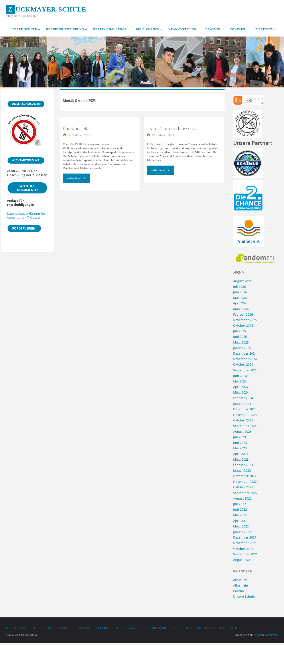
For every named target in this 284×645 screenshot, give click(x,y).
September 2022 (245, 493)
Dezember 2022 (244, 476)
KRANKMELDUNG (159, 628)
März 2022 (241, 526)
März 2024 (241, 392)
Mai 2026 (240, 297)
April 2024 (240, 387)
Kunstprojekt (76, 128)
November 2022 (245, 481)
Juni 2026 (240, 292)
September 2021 (245, 554)
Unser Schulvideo (26, 104)
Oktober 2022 (243, 487)
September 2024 (245, 370)
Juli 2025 (239, 331)
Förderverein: (24, 228)
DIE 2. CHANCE (128, 628)
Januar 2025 (242, 348)
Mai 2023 (240, 448)
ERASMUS (185, 628)
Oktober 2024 (243, 364)
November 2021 (245, 543)
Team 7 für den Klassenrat (173, 128)
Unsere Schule (244, 596)
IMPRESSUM (228, 628)
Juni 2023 (240, 442)
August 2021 (242, 560)
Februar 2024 (243, 398)
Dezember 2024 (244, 353)
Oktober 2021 (243, 549)
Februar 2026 (243, 314)
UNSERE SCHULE (19, 628)
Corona (238, 591)
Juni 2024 (240, 376)
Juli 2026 (239, 286)
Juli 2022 (239, 504)
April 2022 (240, 521)
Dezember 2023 (244, 409)
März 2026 (241, 309)
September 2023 (245, 426)
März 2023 (241, 459)
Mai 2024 (240, 381)
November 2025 (245, 320)
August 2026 (242, 281)
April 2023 (240, 454)
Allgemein (240, 585)
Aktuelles (240, 580)
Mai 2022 (240, 515)
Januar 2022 (242, 532)
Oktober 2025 (243, 325)
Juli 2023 (239, 437)
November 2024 (245, 359)
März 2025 (241, 342)
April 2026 (240, 303)
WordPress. (271, 634)
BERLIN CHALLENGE (94, 628)
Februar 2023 (243, 465)
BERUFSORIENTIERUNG (55, 628)
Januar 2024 (242, 404)
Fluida (257, 634)
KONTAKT (205, 628)
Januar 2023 (242, 470)
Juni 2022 (240, 509)
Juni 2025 (240, 336)
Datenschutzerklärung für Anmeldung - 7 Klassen (26, 215)
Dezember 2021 (244, 537)
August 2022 (242, 498)
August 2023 (242, 431)
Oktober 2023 (243, 420)
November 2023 (245, 415)
